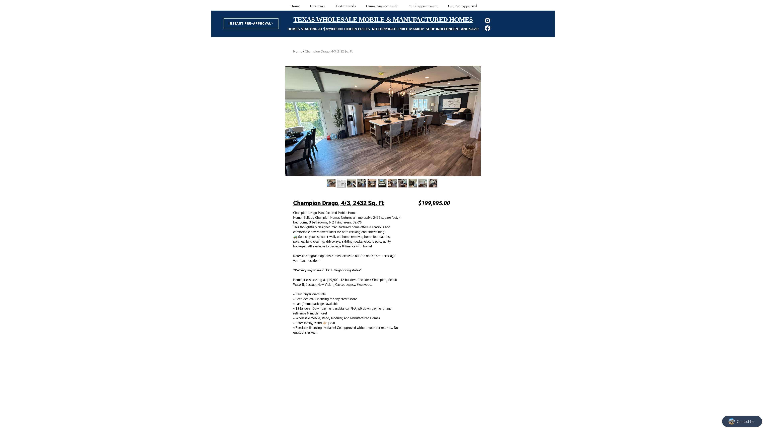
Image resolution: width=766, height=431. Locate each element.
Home (297, 51)
